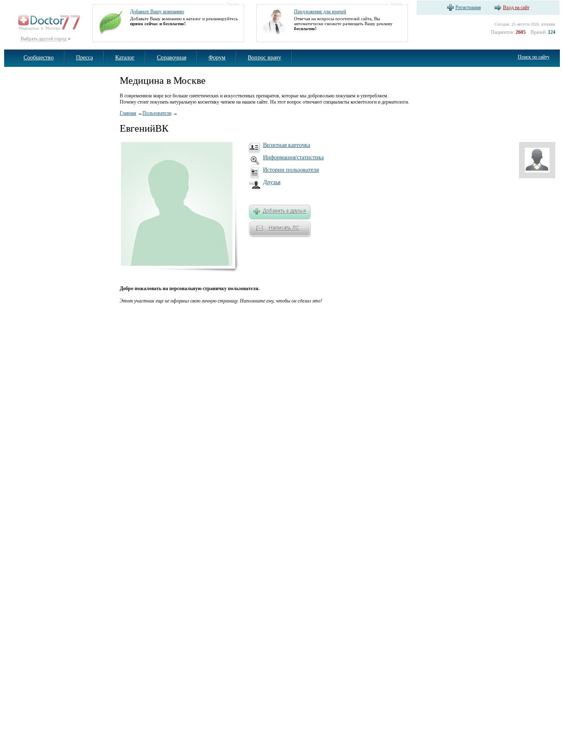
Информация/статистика (293, 157)
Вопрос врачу (264, 57)
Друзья (271, 182)
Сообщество (39, 57)
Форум (217, 57)
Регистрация (468, 7)
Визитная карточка (286, 145)
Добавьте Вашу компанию (157, 11)
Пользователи (156, 113)
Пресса (84, 57)
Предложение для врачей (320, 11)
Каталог (125, 57)
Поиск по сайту (534, 57)
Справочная (171, 57)
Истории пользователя (291, 170)
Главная (128, 113)
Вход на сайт (516, 7)
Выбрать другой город (43, 38)
